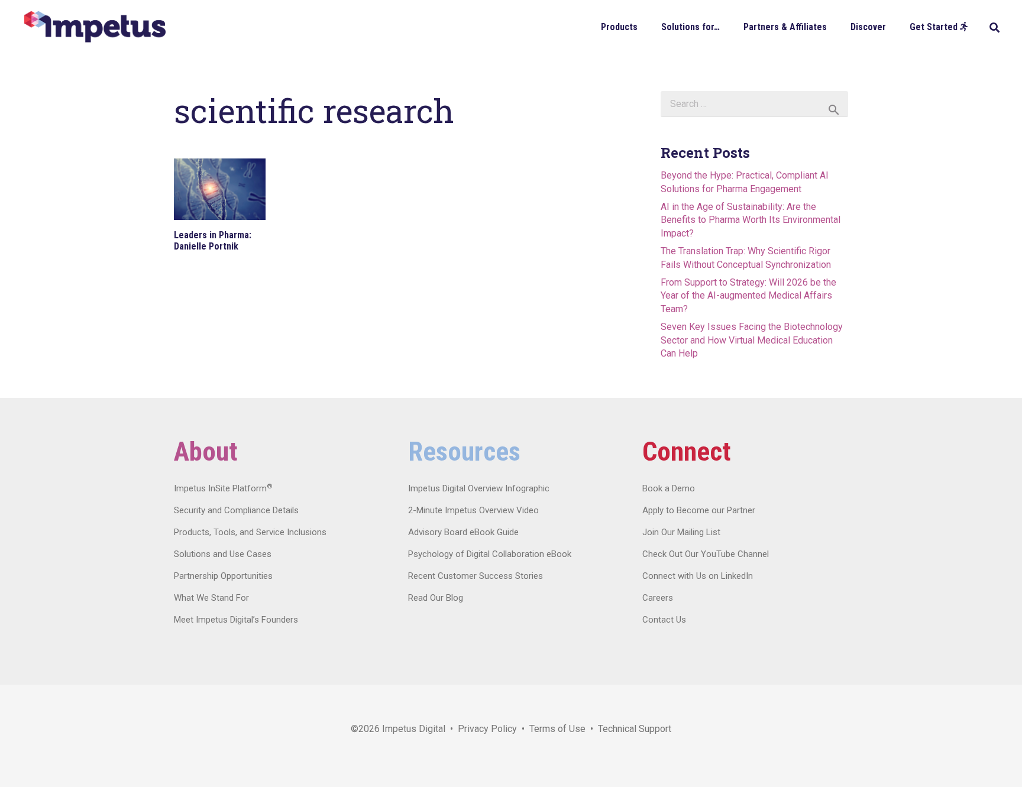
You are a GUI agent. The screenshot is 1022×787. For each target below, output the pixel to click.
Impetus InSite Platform (223, 488)
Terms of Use (557, 728)
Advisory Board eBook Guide (463, 532)
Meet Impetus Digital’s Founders (236, 619)
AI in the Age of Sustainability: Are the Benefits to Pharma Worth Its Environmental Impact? (750, 220)
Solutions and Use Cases (222, 554)
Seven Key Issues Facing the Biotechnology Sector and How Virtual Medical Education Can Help (752, 340)
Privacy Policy (487, 728)
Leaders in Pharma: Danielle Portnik (212, 240)
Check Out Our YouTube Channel (705, 554)
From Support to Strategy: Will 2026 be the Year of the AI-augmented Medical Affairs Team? (748, 296)
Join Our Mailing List (681, 532)
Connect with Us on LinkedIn (697, 576)
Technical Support (634, 728)
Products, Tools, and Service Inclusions (250, 532)
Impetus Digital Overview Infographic (478, 488)
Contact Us (664, 619)
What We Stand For (211, 597)
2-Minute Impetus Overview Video (473, 510)
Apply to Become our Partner (698, 510)
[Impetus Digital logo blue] (95, 27)
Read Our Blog (435, 597)
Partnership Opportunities (223, 576)
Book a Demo (668, 488)
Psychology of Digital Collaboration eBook (489, 554)
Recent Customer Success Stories (475, 576)
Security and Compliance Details (236, 510)
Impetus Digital (413, 728)
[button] (646, 26)
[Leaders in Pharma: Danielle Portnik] (220, 189)
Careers (657, 597)
